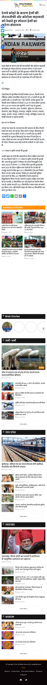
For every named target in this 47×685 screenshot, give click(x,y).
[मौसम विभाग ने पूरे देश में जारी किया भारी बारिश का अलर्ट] (8, 415)
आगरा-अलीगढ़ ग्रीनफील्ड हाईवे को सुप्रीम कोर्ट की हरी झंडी (30, 506)
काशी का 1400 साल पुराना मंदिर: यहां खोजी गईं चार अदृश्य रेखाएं (28, 496)
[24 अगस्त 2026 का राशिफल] (8, 645)
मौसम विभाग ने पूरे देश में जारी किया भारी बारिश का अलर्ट (29, 413)
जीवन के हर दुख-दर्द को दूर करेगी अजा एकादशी (28, 624)
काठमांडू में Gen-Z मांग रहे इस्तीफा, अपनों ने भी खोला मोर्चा (30, 384)
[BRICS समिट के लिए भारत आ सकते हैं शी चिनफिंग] (8, 396)
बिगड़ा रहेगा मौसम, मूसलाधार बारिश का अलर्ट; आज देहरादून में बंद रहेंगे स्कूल (29, 568)
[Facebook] (2, 26)
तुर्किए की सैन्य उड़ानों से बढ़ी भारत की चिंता (30, 403)
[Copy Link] (2, 43)
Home (23, 668)
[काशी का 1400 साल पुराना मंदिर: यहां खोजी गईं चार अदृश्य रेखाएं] (8, 498)
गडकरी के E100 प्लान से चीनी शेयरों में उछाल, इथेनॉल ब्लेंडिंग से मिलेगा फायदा (12, 252)
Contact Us (23, 675)
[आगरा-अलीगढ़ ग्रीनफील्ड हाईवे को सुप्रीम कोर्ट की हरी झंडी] (8, 508)
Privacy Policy (15, 671)
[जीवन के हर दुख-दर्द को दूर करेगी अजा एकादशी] (8, 626)
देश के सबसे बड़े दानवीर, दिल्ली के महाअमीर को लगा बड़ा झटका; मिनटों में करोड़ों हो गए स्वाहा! (34, 253)
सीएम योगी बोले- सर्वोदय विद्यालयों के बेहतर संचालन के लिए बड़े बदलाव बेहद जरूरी (28, 477)
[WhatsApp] (2, 35)
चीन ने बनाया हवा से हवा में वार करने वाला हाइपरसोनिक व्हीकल (20, 373)
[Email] (2, 39)
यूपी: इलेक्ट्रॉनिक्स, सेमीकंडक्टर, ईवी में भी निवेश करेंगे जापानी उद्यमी (30, 486)
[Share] (2, 47)
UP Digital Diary (7, 30)
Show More (23, 424)
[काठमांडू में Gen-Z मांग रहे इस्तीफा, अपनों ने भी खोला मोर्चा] (8, 386)
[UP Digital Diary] (23, 5)
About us (7, 671)
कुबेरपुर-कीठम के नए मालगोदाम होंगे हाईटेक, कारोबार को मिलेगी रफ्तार (22, 465)
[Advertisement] (23, 287)
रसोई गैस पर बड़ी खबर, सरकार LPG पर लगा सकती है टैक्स (12, 227)
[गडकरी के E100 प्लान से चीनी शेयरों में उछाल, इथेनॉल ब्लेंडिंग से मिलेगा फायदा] (12, 241)
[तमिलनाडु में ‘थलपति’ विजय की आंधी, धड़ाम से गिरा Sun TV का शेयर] (34, 217)
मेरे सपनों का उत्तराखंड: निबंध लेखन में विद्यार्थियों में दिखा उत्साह (28, 588)
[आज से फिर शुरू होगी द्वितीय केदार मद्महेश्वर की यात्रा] (8, 600)
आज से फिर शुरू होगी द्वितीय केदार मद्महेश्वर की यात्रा (30, 598)
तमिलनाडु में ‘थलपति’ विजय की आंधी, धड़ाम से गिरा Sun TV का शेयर (34, 227)
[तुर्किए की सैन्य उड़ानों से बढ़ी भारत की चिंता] (8, 406)
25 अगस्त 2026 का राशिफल (25, 632)
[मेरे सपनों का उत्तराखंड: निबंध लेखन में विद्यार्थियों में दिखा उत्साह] (8, 590)
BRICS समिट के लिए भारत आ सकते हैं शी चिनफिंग (29, 394)
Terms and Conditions (28, 671)
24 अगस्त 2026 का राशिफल (25, 642)
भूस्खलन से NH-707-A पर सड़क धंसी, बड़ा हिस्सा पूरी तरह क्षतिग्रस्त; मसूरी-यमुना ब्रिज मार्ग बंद (30, 579)
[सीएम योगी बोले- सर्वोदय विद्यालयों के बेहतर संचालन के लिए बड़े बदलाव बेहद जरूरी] (8, 478)
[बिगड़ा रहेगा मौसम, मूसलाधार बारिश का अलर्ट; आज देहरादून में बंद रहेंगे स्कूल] (8, 570)
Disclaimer (39, 671)
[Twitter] (2, 31)
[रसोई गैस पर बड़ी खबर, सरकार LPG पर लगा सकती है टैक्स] (12, 217)
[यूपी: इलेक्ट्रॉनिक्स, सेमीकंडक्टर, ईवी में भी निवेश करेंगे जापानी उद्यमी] (8, 488)
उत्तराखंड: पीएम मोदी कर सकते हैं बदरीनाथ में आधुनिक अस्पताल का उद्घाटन (21, 557)
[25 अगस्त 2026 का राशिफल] (8, 635)
